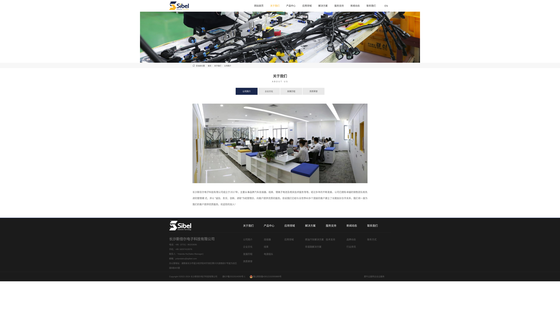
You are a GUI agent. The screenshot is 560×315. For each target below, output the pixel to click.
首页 (209, 66)
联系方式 (372, 239)
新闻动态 (355, 6)
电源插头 (268, 254)
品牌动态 (351, 239)
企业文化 (269, 91)
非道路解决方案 (313, 247)
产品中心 (291, 6)
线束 (266, 247)
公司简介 (247, 91)
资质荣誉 (313, 91)
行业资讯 (351, 247)
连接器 (267, 239)
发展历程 (291, 91)
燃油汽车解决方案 (314, 239)
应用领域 (307, 6)
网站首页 (259, 6)
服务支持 (339, 6)
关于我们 (275, 6)
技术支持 (330, 239)
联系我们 (371, 6)
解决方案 (323, 6)
